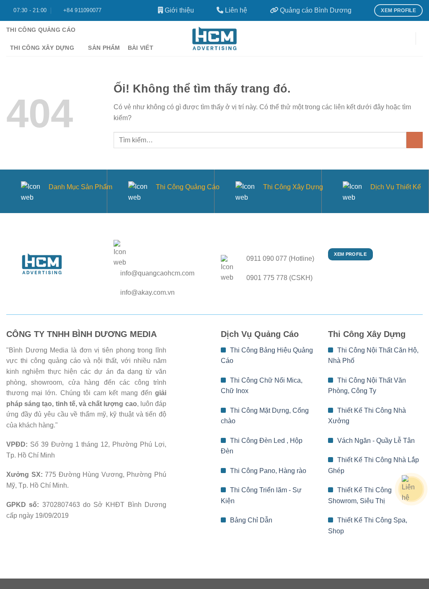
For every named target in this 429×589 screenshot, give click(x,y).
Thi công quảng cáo (40, 29)
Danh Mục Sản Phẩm (80, 186)
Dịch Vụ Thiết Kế (395, 186)
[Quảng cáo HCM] (214, 38)
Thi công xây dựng (42, 47)
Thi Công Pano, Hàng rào (267, 470)
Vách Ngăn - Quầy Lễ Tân (375, 440)
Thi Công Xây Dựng (293, 186)
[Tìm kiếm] (404, 38)
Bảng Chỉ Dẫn (250, 520)
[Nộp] (414, 140)
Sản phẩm (104, 47)
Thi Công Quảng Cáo (188, 186)
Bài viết (140, 47)
